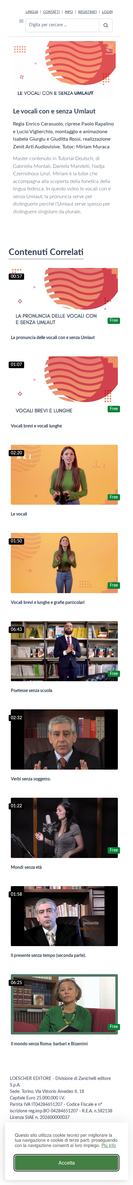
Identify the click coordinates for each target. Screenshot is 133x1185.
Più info (108, 1145)
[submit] (105, 25)
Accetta (66, 1162)
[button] (21, 21)
